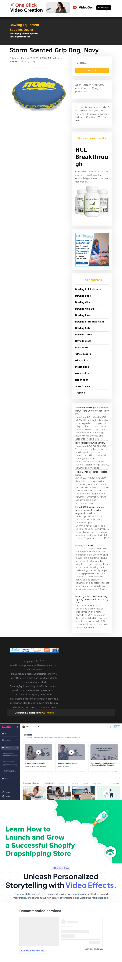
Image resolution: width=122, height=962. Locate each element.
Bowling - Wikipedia (85, 545)
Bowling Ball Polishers (88, 289)
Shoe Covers (82, 386)
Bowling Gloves (84, 302)
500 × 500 (47, 58)
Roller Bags (82, 379)
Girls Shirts (81, 360)
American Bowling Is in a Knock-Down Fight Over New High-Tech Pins (92, 410)
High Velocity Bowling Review (90, 442)
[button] (61, 43)
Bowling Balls (83, 295)
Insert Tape (82, 366)
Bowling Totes (83, 334)
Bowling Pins (82, 315)
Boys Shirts (81, 347)
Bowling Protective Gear (89, 321)
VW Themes (47, 712)
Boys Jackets (83, 341)
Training (80, 392)
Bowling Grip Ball (85, 308)
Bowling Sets (82, 328)
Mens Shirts (82, 373)
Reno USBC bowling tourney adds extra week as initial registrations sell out (89, 510)
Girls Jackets (83, 353)
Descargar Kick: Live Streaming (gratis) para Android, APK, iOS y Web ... (91, 599)
